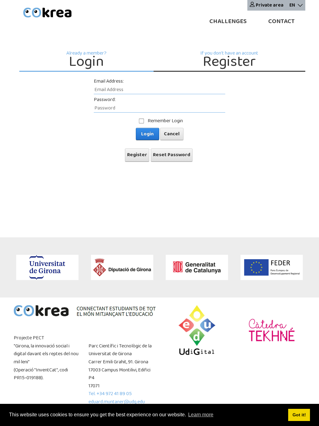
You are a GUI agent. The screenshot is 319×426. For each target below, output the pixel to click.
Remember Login (165, 121)
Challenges (228, 21)
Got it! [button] (299, 414)
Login (147, 134)
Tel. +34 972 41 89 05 (110, 394)
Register (137, 155)
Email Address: (109, 81)
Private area (269, 5)
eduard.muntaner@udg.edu (116, 402)
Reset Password (171, 155)
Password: (105, 100)
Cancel (171, 134)
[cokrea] (47, 13)
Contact (281, 21)
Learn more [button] (200, 414)
